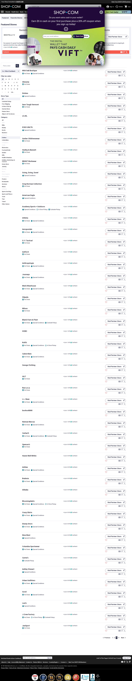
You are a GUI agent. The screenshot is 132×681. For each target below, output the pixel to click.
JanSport (26, 626)
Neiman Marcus (28, 422)
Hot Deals (27, 73)
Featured (5, 18)
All (2, 79)
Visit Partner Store (113, 37)
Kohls (107, 30)
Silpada (25, 297)
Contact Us (29, 662)
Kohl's (24, 342)
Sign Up (49, 658)
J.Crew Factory (28, 614)
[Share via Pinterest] (130, 662)
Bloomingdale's (28, 501)
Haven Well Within (29, 456)
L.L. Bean (25, 399)
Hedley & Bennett (29, 150)
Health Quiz (15, 12)
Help (9, 662)
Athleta (25, 218)
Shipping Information (43, 668)
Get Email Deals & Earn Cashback (11, 658)
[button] (54, 662)
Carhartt (25, 433)
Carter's (25, 558)
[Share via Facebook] (124, 52)
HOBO (24, 331)
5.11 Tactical (27, 241)
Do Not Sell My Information (57, 668)
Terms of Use (12, 668)
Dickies (25, 93)
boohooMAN (27, 410)
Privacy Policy (4, 668)
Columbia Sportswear (31, 546)
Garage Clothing (28, 365)
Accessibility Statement (18, 662)
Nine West (26, 535)
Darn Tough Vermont (30, 105)
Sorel (24, 592)
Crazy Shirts (27, 512)
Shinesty (25, 82)
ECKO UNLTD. (27, 127)
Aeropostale (27, 229)
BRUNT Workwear (29, 161)
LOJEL (24, 116)
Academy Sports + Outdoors (33, 207)
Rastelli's (23, 30)
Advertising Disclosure (23, 668)
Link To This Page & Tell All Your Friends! (109, 658)
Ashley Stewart (28, 569)
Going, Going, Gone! (30, 173)
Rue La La (26, 388)
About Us (3, 662)
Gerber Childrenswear (31, 139)
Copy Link (126, 658)
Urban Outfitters (28, 580)
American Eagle (28, 195)
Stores (27, 12)
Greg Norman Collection (32, 184)
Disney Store (27, 524)
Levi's (24, 603)
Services (45, 662)
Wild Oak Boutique (29, 71)
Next (123, 638)
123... (12, 92)
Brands (8, 12)
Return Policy (33, 668)
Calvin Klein (27, 354)
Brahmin (25, 478)
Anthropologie (28, 263)
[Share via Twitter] (126, 52)
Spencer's (26, 444)
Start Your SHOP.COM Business (121, 1)
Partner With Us (37, 662)
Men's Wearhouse (29, 286)
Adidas (25, 467)
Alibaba (25, 490)
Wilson (25, 308)
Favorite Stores (16, 18)
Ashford (25, 252)
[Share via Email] (121, 53)
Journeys (26, 274)
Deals (21, 12)
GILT (24, 376)
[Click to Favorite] (106, 76)
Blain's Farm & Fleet (30, 320)
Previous (106, 638)
